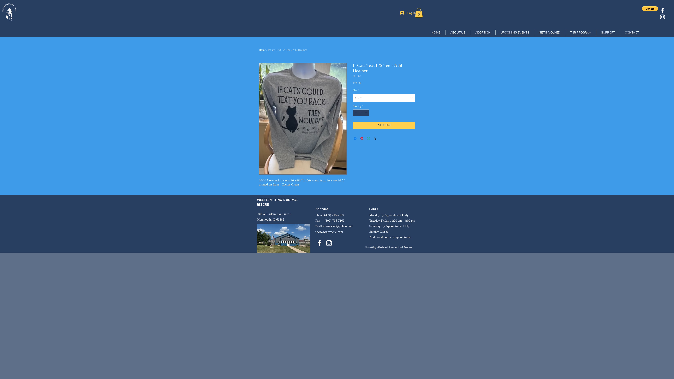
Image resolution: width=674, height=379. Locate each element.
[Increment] (366, 113)
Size (356, 90)
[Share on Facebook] (355, 138)
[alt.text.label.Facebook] (662, 10)
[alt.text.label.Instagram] (662, 17)
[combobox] (384, 98)
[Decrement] (355, 113)
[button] (419, 12)
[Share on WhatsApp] (368, 138)
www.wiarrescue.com (329, 232)
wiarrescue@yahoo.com (337, 226)
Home (262, 49)
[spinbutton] (361, 113)
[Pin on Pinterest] (362, 138)
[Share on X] (375, 138)
